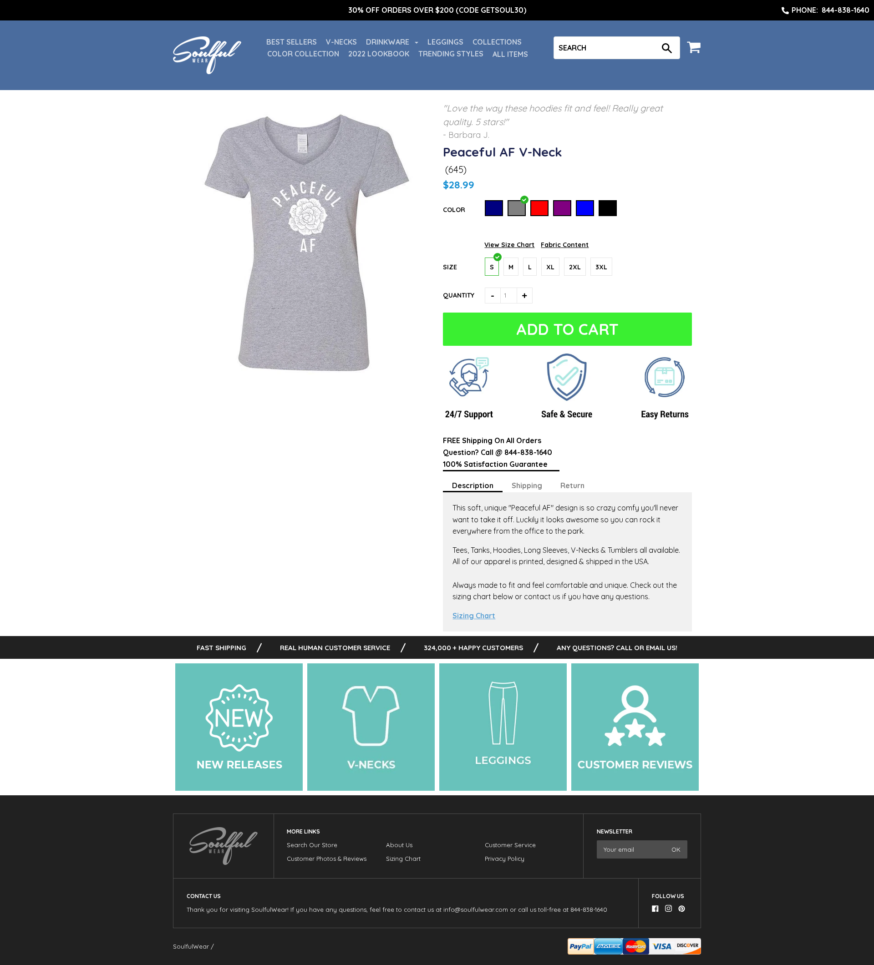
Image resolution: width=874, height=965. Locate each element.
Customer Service (510, 845)
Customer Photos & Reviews (326, 858)
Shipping (527, 485)
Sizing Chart (473, 615)
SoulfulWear (191, 946)
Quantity (458, 295)
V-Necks (341, 41)
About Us (399, 845)
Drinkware (388, 41)
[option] (437, 10)
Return (572, 485)
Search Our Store (312, 845)
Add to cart (568, 329)
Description (472, 485)
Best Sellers (291, 41)
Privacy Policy (504, 858)
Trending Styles (450, 53)
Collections (497, 41)
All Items (510, 54)
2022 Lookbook (378, 53)
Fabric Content (565, 245)
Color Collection (303, 53)
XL (550, 267)
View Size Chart (509, 245)
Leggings (445, 41)
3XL (601, 267)
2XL (575, 267)
